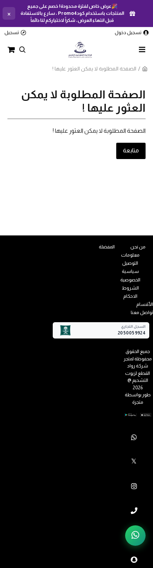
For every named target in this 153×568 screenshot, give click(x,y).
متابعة (131, 150)
